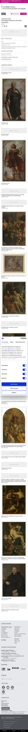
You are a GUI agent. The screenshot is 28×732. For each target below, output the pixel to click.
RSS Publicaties (4, 705)
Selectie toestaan (14, 388)
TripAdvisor (3, 693)
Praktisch (3, 629)
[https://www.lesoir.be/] (15, 668)
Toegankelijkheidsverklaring (8, 723)
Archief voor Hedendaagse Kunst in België (20, 634)
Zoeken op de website (2, 679)
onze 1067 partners (9, 348)
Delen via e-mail (6, 26)
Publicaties (16, 630)
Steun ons (17, 641)
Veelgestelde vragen (6, 627)
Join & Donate (16, 13)
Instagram (12, 689)
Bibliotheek (16, 628)
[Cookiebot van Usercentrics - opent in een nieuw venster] (20, 338)
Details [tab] (11, 342)
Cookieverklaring (6, 727)
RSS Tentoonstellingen (5, 702)
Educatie (16, 639)
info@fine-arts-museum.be (18, 713)
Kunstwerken (26, 26)
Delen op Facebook (2, 26)
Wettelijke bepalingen (7, 725)
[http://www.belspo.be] (3, 669)
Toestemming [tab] (5, 342)
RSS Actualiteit (4, 704)
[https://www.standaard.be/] (23, 669)
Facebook (3, 689)
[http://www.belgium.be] (9, 669)
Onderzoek (17, 627)
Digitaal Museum (18, 636)
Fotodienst (16, 631)
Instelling (3, 640)
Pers (15, 643)
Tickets (24, 13)
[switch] (24, 370)
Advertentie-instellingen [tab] (21, 342)
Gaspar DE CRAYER (6, 54)
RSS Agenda (4, 700)
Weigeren (14, 392)
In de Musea (4, 633)
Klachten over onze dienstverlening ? (10, 721)
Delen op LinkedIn (4, 26)
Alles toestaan (14, 384)
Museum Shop (4, 636)
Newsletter (6, 708)
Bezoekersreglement (5, 637)
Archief (15, 632)
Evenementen (4, 634)
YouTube (8, 689)
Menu (3, 13)
